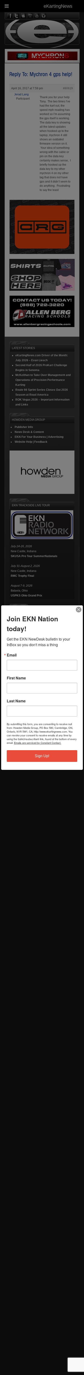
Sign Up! (42, 756)
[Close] (78, 609)
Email (12, 655)
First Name (16, 678)
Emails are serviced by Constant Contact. (37, 743)
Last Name (16, 701)
